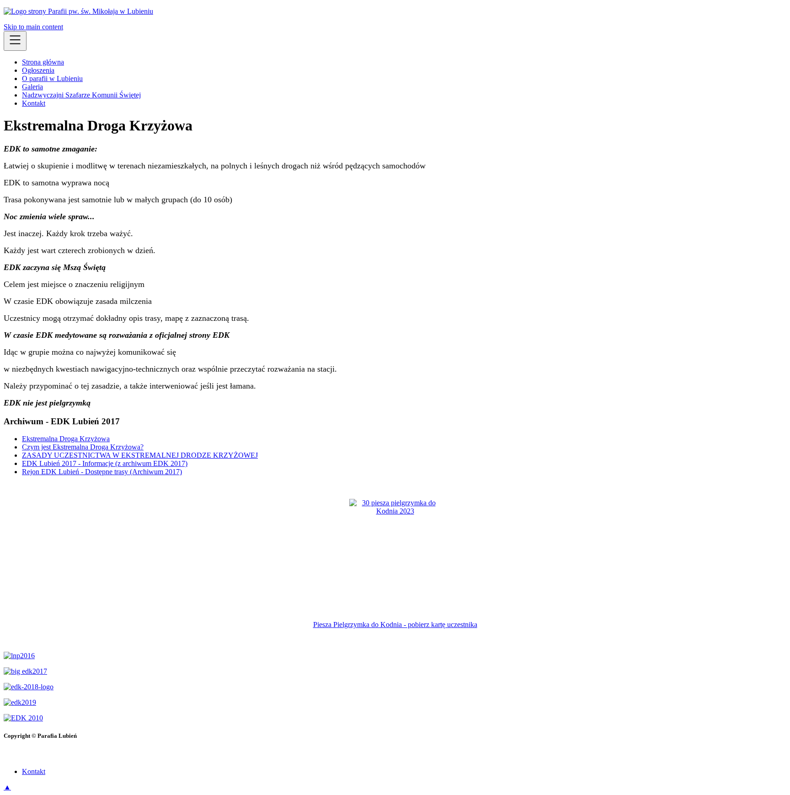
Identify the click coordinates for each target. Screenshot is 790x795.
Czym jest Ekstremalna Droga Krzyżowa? (83, 447)
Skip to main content (33, 27)
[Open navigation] (15, 41)
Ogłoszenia (38, 70)
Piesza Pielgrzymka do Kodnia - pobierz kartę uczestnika (395, 624)
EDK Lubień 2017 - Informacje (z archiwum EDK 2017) (104, 463)
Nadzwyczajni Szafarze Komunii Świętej (81, 95)
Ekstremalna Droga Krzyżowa (66, 439)
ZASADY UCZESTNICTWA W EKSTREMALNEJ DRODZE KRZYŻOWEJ (140, 455)
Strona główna (43, 62)
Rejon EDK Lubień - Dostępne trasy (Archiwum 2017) (102, 472)
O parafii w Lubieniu (52, 78)
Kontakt (33, 103)
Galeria (32, 87)
